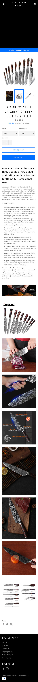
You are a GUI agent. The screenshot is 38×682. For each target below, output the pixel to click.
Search (4, 642)
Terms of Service (7, 655)
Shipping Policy (7, 652)
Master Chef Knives (19, 4)
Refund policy (6, 658)
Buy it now (18, 157)
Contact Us (5, 649)
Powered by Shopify (23, 675)
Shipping (11, 123)
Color (4, 129)
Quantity (5, 138)
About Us (5, 645)
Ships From (22, 129)
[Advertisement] (19, 28)
